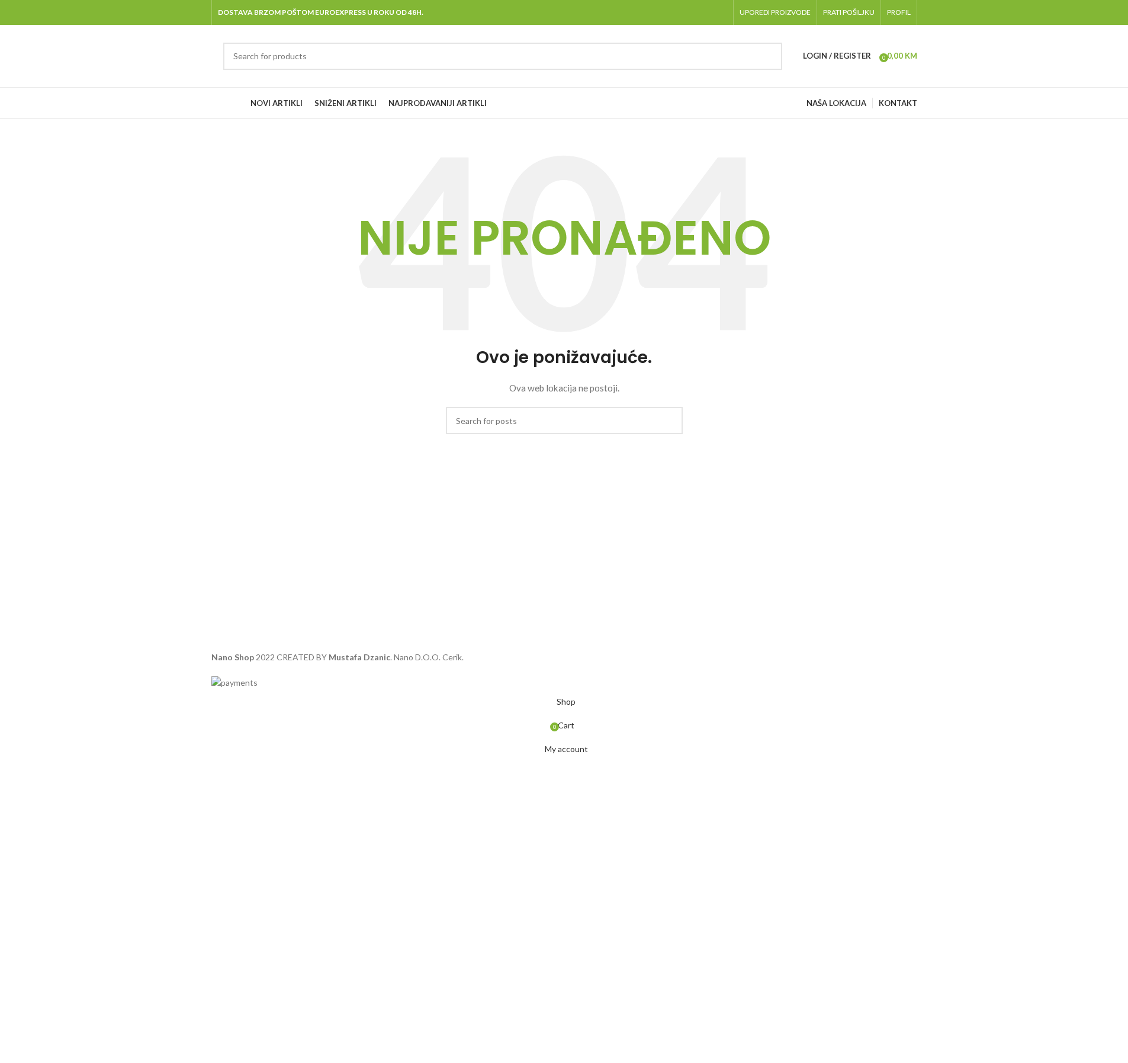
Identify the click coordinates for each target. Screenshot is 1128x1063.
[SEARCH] (768, 56)
